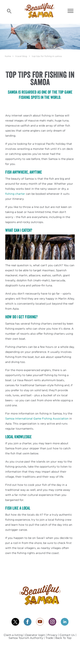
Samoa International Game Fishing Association (37, 418)
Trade (49, 637)
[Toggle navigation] (70, 11)
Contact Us (67, 634)
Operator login (35, 634)
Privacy (52, 634)
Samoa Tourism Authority (26, 637)
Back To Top (63, 637)
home (8, 56)
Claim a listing (13, 634)
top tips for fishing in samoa (47, 56)
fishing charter (15, 193)
